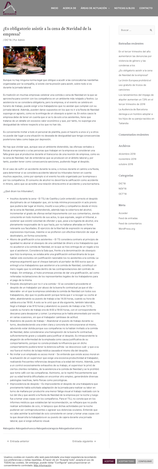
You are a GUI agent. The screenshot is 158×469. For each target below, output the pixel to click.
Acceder (123, 213)
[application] (108, 8)
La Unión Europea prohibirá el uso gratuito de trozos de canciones (135, 85)
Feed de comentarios (130, 223)
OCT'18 (123, 193)
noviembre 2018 (127, 158)
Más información (42, 465)
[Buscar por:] (137, 30)
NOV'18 (122, 188)
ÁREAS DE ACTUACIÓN (94, 8)
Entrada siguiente (84, 441)
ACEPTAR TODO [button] (126, 461)
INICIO (54, 8)
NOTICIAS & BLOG (124, 8)
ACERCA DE (69, 8)
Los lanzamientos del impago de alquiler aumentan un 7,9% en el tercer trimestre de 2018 (136, 99)
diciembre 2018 (127, 153)
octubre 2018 (126, 164)
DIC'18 (7, 39)
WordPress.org (127, 228)
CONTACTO (146, 8)
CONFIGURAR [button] (145, 461)
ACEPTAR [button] (108, 461)
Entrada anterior (18, 441)
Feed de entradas (128, 218)
